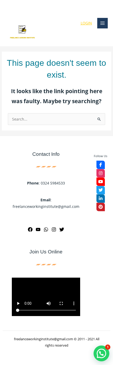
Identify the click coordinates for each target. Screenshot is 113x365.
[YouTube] (38, 229)
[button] (101, 353)
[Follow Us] (100, 165)
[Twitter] (61, 229)
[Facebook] (30, 229)
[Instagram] (54, 229)
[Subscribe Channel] (100, 181)
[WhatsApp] (46, 229)
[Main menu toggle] (102, 23)
